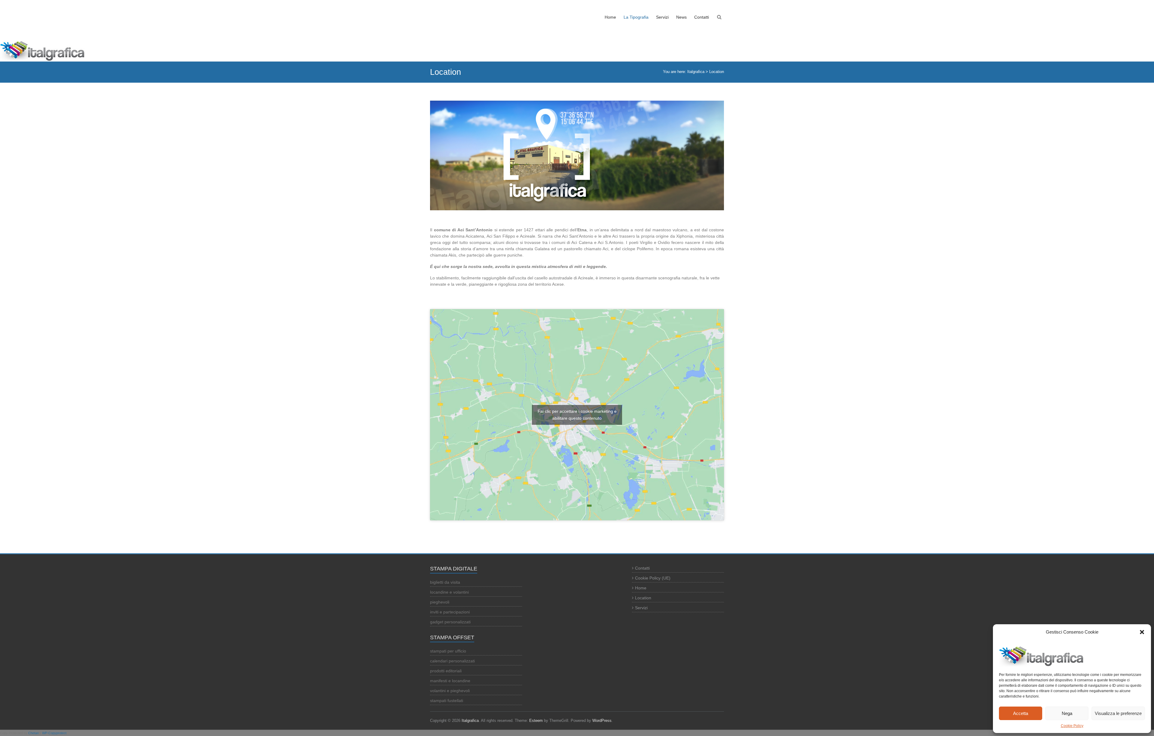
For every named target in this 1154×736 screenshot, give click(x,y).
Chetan (33, 733)
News (681, 17)
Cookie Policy (1072, 726)
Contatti (701, 17)
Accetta (1020, 713)
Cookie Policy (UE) (652, 578)
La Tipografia (636, 17)
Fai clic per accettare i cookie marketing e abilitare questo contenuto (577, 415)
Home (610, 17)
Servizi (662, 17)
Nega (1067, 713)
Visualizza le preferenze (1118, 713)
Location (643, 597)
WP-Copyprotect (54, 733)
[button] (1142, 632)
